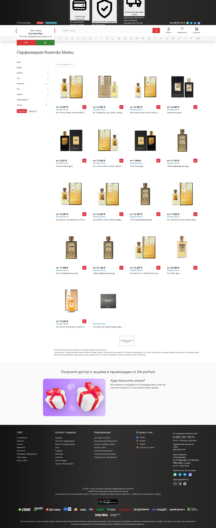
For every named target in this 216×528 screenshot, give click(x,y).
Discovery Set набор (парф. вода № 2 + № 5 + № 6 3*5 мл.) (118, 327)
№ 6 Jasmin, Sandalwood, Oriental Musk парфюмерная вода (82, 219)
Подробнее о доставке (133, 53)
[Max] (199, 23)
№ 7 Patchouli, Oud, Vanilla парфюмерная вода (187, 219)
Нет (26, 42)
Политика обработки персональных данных (110, 494)
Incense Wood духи (64, 166)
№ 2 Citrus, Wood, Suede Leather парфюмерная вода (116, 166)
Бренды (58, 437)
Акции (40, 23)
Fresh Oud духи (136, 166)
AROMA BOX (51, 23)
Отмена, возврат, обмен (104, 444)
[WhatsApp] (187, 23)
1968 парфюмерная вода (178, 166)
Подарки (59, 450)
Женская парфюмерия (65, 441)
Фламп (142, 437)
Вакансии (21, 447)
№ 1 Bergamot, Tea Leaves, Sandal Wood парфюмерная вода (119, 112)
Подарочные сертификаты (105, 457)
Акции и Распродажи (64, 463)
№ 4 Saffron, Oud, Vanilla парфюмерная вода (112, 219)
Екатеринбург (25, 23)
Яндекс (143, 444)
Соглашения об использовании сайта (95, 524)
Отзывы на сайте (147, 447)
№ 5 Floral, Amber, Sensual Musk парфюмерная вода (79, 112)
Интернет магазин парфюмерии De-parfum (114, 488)
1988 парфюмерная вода (104, 273)
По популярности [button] (63, 64)
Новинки (59, 457)
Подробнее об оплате (79, 47)
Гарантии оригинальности (105, 441)
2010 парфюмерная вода (67, 273)
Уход (57, 447)
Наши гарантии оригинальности (106, 47)
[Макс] (185, 483)
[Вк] (195, 23)
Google (143, 441)
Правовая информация (27, 454)
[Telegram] (191, 23)
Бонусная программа (103, 450)
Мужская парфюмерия (65, 444)
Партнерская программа (105, 454)
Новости (20, 441)
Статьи (20, 444)
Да (45, 42)
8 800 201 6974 (183, 437)
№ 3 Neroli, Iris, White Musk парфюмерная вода (151, 273)
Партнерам (21, 457)
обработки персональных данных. (129, 524)
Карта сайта (22, 460)
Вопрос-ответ (100, 447)
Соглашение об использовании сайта (71, 494)
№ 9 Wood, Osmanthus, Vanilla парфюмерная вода (78, 327)
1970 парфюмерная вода (141, 219)
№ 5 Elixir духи (173, 273)
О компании (22, 437)
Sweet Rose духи (174, 112)
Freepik (158, 494)
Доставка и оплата (102, 437)
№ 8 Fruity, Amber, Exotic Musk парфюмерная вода (152, 112)
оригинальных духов (118, 491)
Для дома (59, 454)
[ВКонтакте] (175, 483)
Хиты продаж (61, 460)
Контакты (21, 450)
